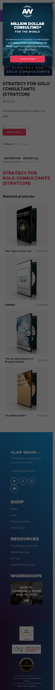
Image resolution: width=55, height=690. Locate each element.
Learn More (27, 59)
